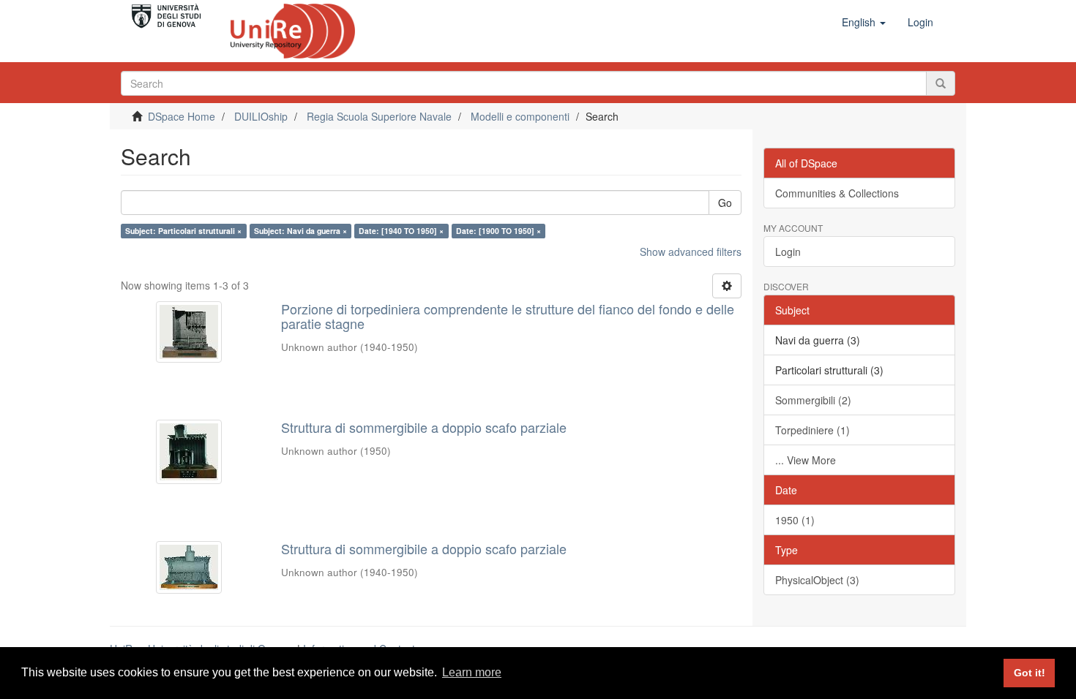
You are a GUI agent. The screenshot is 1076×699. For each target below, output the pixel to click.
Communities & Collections (837, 193)
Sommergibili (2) (813, 400)
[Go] (940, 83)
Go (725, 202)
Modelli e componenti (520, 116)
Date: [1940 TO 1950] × (401, 230)
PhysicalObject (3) (817, 580)
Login (788, 251)
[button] (864, 22)
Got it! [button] (1029, 673)
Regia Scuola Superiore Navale (379, 116)
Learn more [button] (471, 672)
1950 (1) (795, 520)
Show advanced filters (690, 251)
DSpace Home (181, 116)
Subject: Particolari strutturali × (183, 230)
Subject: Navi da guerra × (300, 230)
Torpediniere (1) (812, 430)
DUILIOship (261, 116)
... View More (805, 460)
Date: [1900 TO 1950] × (498, 230)
